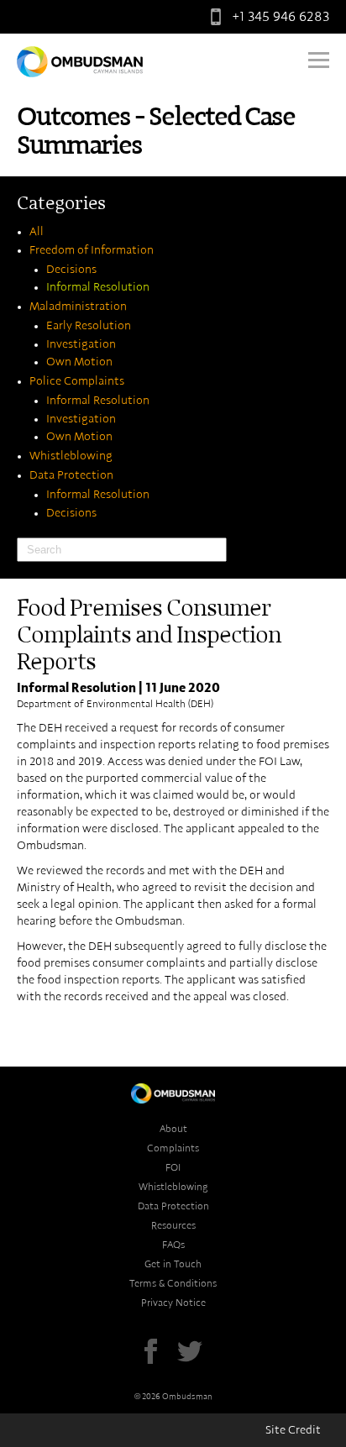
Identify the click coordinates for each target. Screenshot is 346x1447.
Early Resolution (88, 326)
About (173, 1129)
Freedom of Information (91, 250)
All (36, 232)
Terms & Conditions (173, 1283)
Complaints (173, 1148)
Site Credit (293, 1430)
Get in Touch (173, 1264)
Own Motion (79, 362)
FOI (173, 1167)
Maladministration (78, 306)
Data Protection (71, 475)
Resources (173, 1225)
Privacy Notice (173, 1303)
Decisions (71, 269)
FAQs (173, 1245)
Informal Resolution (97, 287)
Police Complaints (76, 381)
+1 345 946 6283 (281, 17)
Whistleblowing (71, 456)
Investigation (81, 344)
